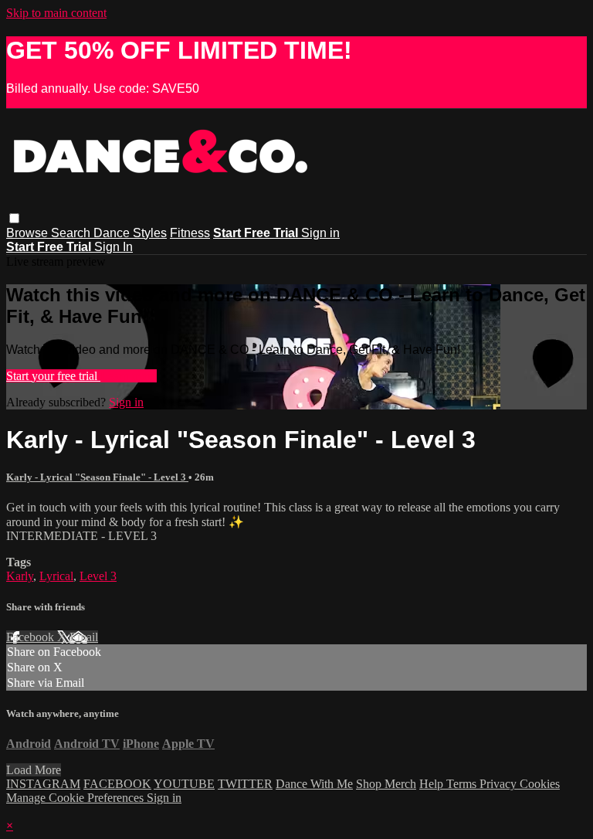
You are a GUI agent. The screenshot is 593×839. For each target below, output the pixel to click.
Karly (19, 576)
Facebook (31, 637)
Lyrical (56, 576)
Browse (28, 232)
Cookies (540, 783)
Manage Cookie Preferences (76, 797)
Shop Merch (386, 783)
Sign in (320, 232)
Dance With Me (314, 783)
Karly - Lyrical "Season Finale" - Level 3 (97, 477)
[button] (14, 218)
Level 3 (98, 576)
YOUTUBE (184, 783)
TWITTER (245, 783)
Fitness (190, 232)
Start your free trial (53, 375)
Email (83, 637)
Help (432, 783)
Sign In (113, 246)
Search (72, 232)
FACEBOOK (117, 783)
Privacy (499, 783)
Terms (462, 783)
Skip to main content (56, 12)
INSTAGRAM (43, 783)
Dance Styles (130, 232)
